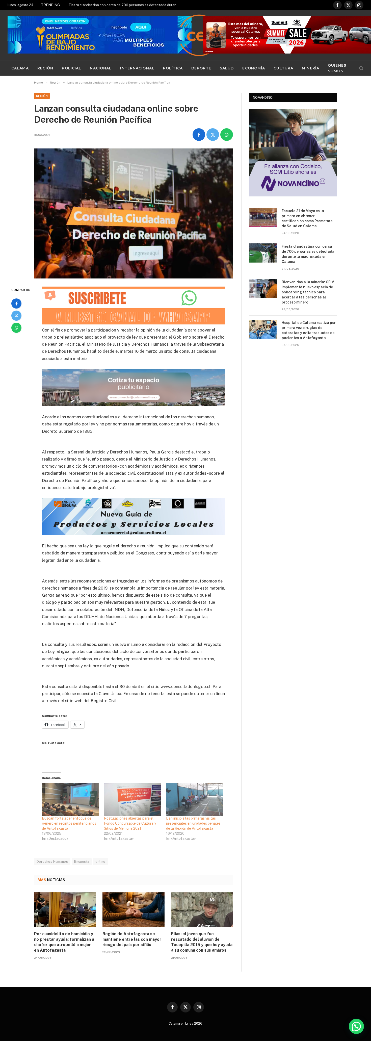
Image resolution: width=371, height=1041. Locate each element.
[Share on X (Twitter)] (212, 134)
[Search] (360, 68)
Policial (71, 68)
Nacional (101, 68)
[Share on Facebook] (199, 134)
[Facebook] (16, 303)
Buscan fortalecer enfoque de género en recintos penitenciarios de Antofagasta (69, 823)
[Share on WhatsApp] (226, 134)
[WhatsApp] (16, 328)
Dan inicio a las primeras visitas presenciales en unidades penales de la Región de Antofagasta (193, 823)
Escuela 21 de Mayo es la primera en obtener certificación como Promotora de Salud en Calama (307, 218)
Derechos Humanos (52, 862)
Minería (310, 68)
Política (173, 68)
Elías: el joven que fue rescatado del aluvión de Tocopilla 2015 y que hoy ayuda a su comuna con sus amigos (201, 942)
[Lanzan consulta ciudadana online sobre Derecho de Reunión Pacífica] (133, 213)
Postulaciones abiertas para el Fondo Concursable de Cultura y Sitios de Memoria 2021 (130, 823)
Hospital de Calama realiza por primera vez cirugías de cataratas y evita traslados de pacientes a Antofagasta (309, 330)
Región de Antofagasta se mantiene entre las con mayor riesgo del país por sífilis (131, 939)
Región (45, 68)
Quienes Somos (337, 68)
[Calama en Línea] (199, 35)
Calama (20, 68)
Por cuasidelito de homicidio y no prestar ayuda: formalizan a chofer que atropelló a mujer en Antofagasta (64, 942)
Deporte (201, 68)
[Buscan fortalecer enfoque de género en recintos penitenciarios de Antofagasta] (70, 799)
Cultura (283, 68)
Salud (227, 68)
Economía (253, 68)
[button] (356, 1026)
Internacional (137, 68)
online (100, 862)
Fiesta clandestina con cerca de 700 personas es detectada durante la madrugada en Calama (125, 5)
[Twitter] (16, 316)
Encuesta (81, 862)
